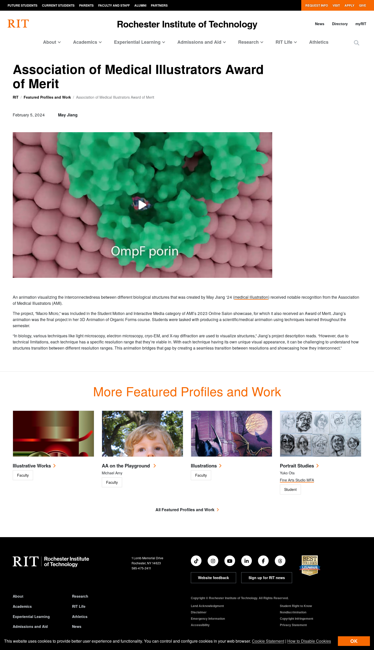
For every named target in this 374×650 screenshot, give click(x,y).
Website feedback (213, 577)
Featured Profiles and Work (47, 97)
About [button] (49, 42)
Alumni (140, 5)
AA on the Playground (126, 465)
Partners (159, 5)
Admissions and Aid (30, 626)
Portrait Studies (297, 465)
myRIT (360, 23)
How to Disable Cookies (309, 641)
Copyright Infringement (296, 618)
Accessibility (200, 625)
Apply (349, 5)
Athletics (318, 42)
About (18, 596)
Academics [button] (85, 42)
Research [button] (248, 42)
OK (353, 641)
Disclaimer (199, 612)
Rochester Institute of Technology (187, 23)
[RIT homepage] (18, 23)
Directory (340, 23)
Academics (22, 606)
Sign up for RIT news (267, 577)
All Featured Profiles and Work (184, 509)
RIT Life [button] (284, 42)
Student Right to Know (296, 605)
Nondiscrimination (293, 612)
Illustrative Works (32, 465)
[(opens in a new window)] (196, 560)
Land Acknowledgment (207, 605)
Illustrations (204, 465)
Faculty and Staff (114, 5)
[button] (356, 43)
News (319, 23)
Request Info (316, 5)
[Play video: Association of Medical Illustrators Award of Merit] (142, 205)
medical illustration (251, 297)
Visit (336, 5)
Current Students (58, 5)
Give (362, 5)
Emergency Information (208, 618)
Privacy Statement (293, 625)
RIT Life (78, 606)
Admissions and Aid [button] (199, 42)
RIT (16, 97)
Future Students (22, 5)
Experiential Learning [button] (137, 42)
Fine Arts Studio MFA (297, 479)
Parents (86, 5)
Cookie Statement (268, 641)
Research (80, 596)
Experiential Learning (31, 616)
